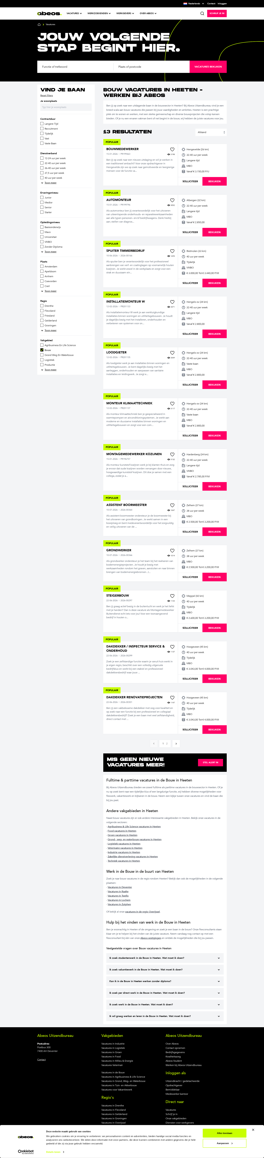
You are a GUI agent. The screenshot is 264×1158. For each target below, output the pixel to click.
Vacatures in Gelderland (114, 1114)
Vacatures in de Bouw (113, 1072)
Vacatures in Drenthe (112, 1105)
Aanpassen (223, 1143)
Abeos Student (174, 1061)
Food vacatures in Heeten (122, 831)
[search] (202, 13)
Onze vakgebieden (176, 1118)
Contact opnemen (175, 1048)
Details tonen (53, 1152)
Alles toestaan (224, 1133)
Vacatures (171, 1110)
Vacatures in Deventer (120, 887)
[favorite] (172, 149)
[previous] (154, 743)
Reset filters (46, 95)
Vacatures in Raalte (118, 891)
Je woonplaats (48, 101)
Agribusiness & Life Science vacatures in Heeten (134, 826)
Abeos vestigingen (150, 938)
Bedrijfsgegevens (175, 1052)
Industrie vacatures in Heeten (124, 852)
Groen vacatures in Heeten (122, 835)
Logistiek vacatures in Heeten (124, 843)
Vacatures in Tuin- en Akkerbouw (119, 1085)
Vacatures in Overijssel (113, 1122)
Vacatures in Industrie (113, 1043)
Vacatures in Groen (111, 1052)
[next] (176, 743)
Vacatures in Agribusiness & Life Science (123, 1077)
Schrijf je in (172, 1114)
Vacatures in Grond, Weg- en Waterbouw (123, 1081)
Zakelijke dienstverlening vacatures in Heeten (133, 856)
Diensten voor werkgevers (180, 1122)
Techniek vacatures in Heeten (124, 861)
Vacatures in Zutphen (119, 904)
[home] (39, 24)
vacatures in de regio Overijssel (142, 911)
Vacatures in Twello (118, 896)
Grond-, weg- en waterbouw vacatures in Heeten (134, 839)
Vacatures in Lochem (119, 900)
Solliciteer (190, 181)
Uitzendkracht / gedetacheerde (183, 1081)
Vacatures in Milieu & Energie (117, 1061)
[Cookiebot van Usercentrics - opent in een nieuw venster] (26, 1152)
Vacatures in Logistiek (113, 1048)
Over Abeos (172, 1043)
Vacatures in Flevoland (113, 1110)
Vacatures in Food (111, 1056)
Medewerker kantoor (177, 1094)
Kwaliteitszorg (173, 1056)
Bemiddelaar (173, 1089)
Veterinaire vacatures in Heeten (125, 848)
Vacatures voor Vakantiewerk (116, 1089)
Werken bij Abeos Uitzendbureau (184, 1065)
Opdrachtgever (174, 1085)
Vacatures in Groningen (114, 1118)
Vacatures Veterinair (112, 1065)
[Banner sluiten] (253, 1130)
